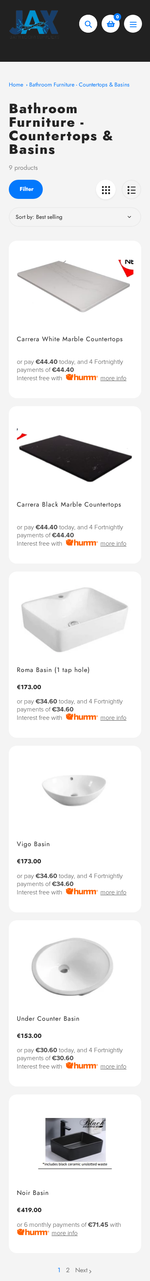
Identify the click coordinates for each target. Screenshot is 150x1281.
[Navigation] (133, 24)
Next (81, 1270)
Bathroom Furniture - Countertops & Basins (79, 84)
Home (16, 84)
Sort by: (25, 217)
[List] (131, 189)
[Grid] (106, 189)
